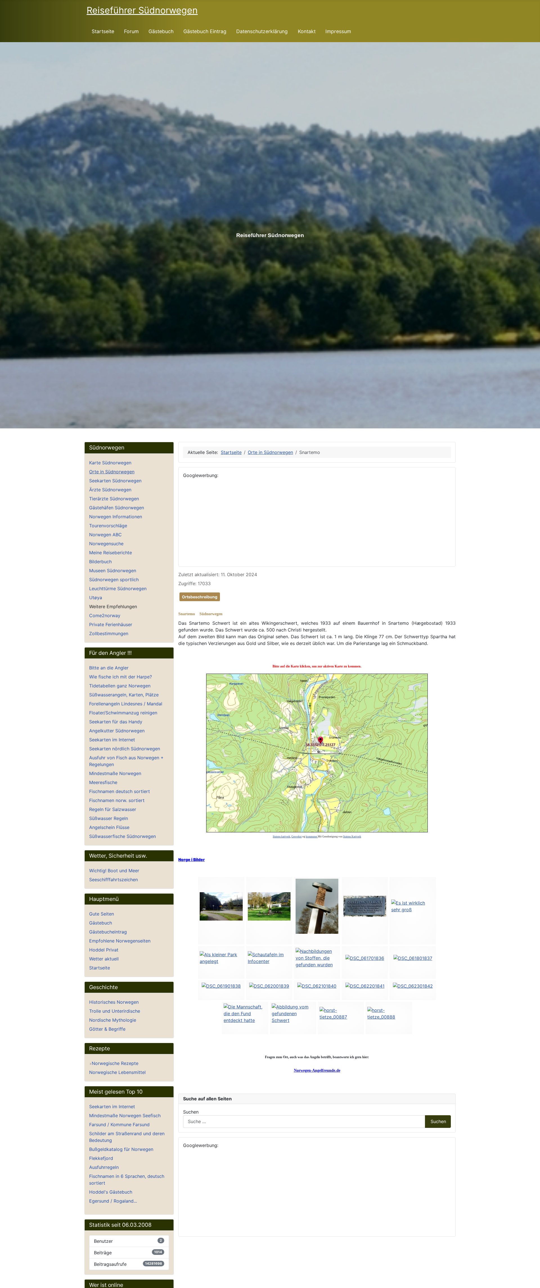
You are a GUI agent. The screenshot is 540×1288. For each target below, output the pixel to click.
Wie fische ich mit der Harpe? (120, 677)
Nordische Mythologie (112, 1020)
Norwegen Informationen (115, 516)
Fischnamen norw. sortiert (117, 800)
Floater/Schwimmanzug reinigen (123, 712)
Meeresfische (103, 782)
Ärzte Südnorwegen (110, 489)
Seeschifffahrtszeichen (113, 879)
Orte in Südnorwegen (111, 471)
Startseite (103, 31)
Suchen (191, 1112)
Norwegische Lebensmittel (117, 1072)
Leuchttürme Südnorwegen (118, 588)
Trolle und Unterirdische (114, 1011)
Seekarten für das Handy (115, 721)
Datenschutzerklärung (262, 31)
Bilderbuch (100, 561)
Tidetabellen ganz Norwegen (119, 686)
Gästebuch (161, 31)
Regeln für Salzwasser (112, 809)
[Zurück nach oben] (533, 1281)
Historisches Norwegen (114, 1002)
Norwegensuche (106, 543)
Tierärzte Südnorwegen (114, 498)
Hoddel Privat (103, 950)
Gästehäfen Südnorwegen (116, 507)
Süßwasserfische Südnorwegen (122, 836)
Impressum (338, 31)
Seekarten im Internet (112, 739)
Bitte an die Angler (109, 668)
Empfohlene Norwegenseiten (119, 941)
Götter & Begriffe (107, 1029)
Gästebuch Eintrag (204, 31)
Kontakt (307, 31)
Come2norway (104, 615)
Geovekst (296, 836)
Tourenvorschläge (108, 525)
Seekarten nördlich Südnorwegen (124, 748)
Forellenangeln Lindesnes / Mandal (125, 704)
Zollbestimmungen (108, 633)
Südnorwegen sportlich (114, 579)
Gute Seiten (101, 914)
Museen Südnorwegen (112, 570)
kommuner (312, 836)
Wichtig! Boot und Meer (114, 870)
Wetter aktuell (104, 959)
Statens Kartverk (352, 836)
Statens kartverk (281, 836)
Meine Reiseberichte (110, 552)
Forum (131, 31)
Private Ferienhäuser (110, 624)
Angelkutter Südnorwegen (117, 730)
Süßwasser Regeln (108, 818)
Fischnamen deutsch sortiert (119, 791)
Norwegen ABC (105, 534)
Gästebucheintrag (108, 932)
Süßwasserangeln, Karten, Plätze (124, 695)
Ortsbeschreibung (199, 596)
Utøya (95, 597)
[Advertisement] (317, 522)
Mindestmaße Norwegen (115, 773)
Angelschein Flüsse (109, 827)
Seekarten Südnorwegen (115, 480)
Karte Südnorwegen (110, 462)
